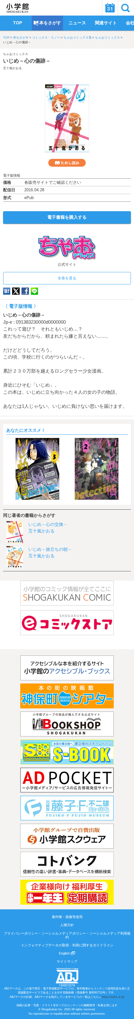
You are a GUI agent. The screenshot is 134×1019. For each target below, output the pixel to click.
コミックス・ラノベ (46, 37)
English (65, 953)
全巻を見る (67, 278)
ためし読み (67, 163)
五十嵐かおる (12, 68)
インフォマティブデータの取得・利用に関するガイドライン (67, 945)
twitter (16, 291)
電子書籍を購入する (67, 217)
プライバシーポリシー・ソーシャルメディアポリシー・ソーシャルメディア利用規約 (67, 935)
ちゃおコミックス (107, 37)
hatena (6, 291)
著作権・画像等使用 (67, 917)
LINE (34, 291)
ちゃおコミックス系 (78, 37)
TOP (6, 37)
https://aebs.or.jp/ (113, 996)
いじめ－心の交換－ (48, 524)
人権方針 (67, 925)
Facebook (25, 291)
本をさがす (21, 37)
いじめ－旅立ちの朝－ (50, 549)
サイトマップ (67, 961)
